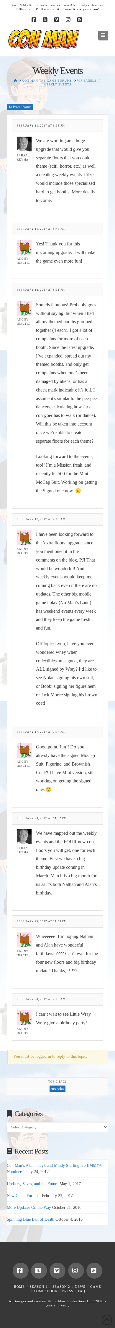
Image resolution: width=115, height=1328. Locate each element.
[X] (46, 19)
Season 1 (38, 1286)
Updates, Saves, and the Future (32, 1184)
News (80, 1286)
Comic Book (46, 1291)
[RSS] (80, 19)
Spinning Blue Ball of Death (30, 1219)
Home (19, 1286)
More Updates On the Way (29, 1207)
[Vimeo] (57, 19)
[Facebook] (34, 19)
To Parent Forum (20, 107)
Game (95, 1286)
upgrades (57, 1088)
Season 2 (61, 1286)
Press (67, 1291)
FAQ (81, 1291)
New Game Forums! (24, 1195)
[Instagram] (69, 19)
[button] (103, 35)
